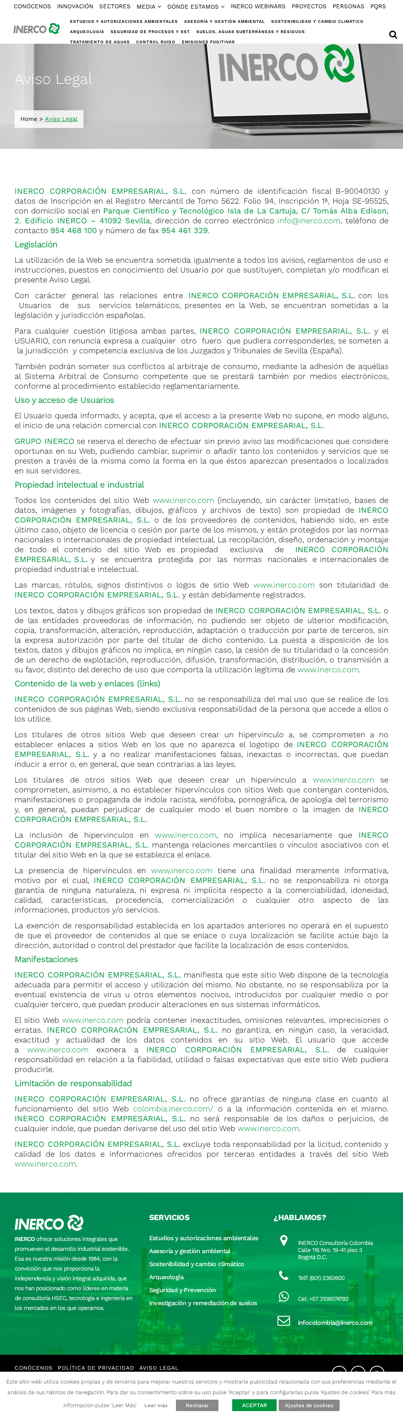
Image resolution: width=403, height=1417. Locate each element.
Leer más (156, 1405)
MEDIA (146, 6)
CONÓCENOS (32, 6)
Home (28, 118)
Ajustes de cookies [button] (309, 1405)
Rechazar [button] (197, 1405)
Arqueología (166, 1277)
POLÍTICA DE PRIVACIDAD (96, 1368)
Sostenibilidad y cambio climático (196, 1264)
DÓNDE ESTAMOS (193, 6)
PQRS (378, 6)
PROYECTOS (309, 6)
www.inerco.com (183, 500)
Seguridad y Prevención (182, 1290)
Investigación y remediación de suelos (203, 1303)
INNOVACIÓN (75, 6)
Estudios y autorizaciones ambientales (203, 1238)
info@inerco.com (308, 220)
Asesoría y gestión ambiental (190, 1251)
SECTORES (115, 6)
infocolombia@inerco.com (335, 1322)
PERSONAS (348, 6)
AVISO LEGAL (159, 1368)
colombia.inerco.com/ (173, 1108)
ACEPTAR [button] (254, 1405)
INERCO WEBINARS (258, 6)
